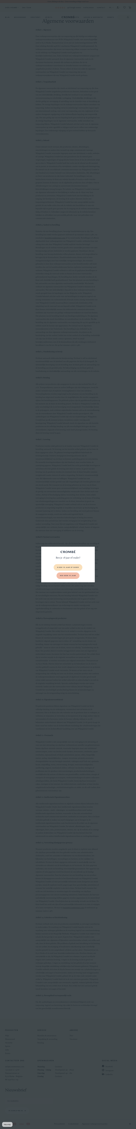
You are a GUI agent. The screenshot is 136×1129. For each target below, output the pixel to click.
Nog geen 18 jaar (68, 575)
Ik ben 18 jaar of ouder (68, 567)
